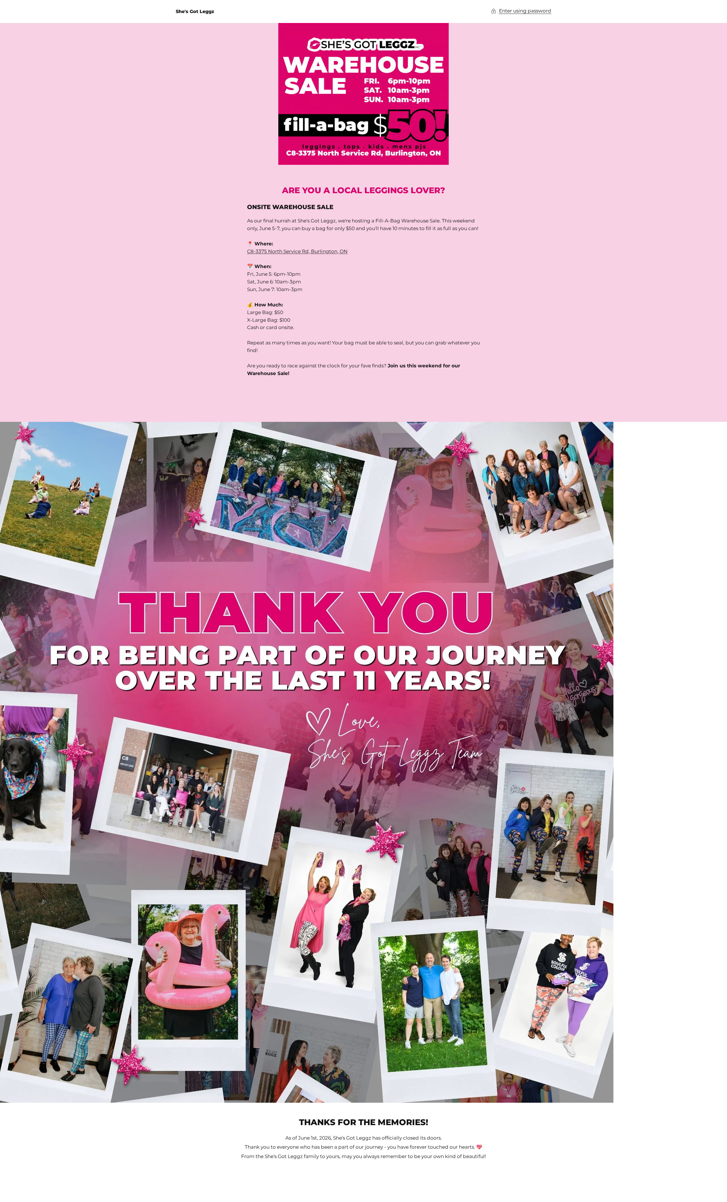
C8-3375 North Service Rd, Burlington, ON (297, 251)
